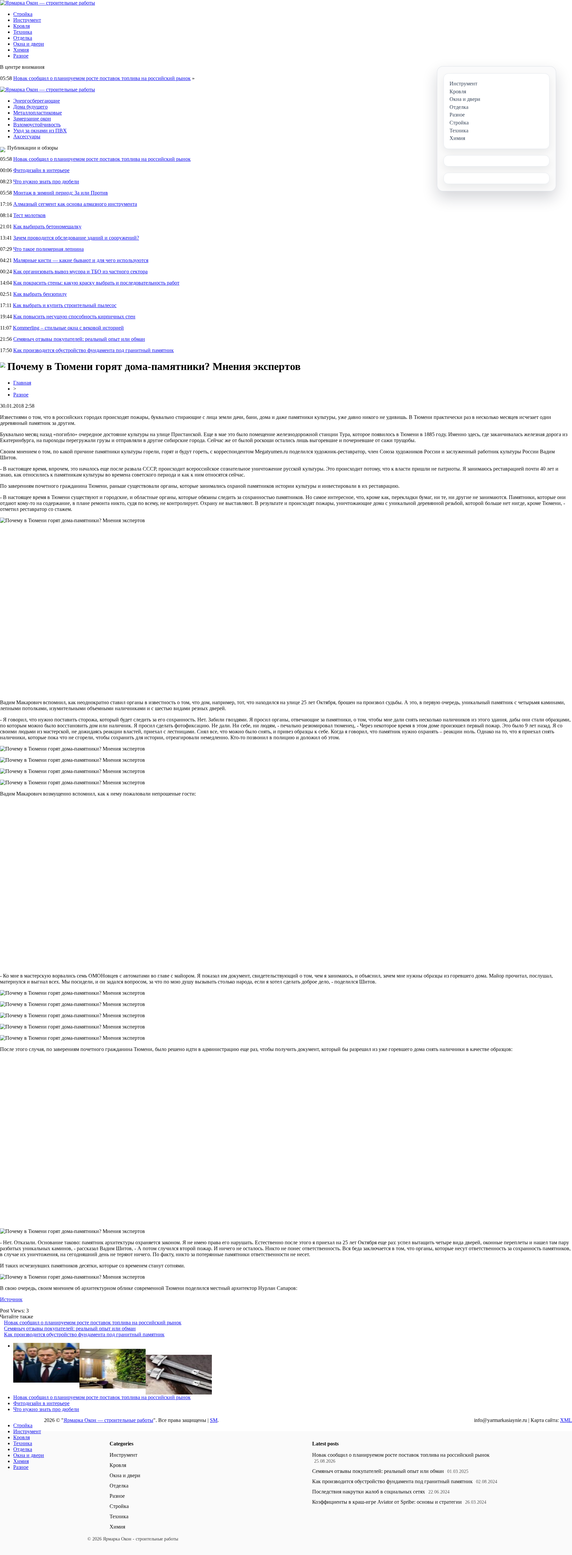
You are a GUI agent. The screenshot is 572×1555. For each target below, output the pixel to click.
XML (566, 1420)
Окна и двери (28, 44)
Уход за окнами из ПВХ (40, 130)
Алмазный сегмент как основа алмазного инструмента (75, 204)
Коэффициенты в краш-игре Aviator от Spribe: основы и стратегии (387, 1502)
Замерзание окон (32, 118)
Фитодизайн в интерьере (41, 170)
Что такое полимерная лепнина (48, 249)
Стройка (22, 14)
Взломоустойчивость (37, 124)
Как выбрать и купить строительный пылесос (65, 305)
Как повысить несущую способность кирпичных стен (74, 316)
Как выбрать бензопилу (40, 294)
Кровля (21, 26)
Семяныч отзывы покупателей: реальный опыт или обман (79, 339)
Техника (22, 32)
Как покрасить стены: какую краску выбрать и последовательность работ (96, 283)
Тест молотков (29, 215)
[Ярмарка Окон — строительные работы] (47, 3)
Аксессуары (26, 136)
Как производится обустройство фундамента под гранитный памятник (93, 350)
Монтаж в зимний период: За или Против (60, 193)
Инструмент (27, 20)
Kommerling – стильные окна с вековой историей (68, 328)
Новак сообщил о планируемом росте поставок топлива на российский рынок (102, 78)
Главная (22, 383)
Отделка (22, 38)
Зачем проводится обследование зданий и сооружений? (76, 238)
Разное (20, 56)
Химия (21, 50)
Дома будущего (30, 107)
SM (213, 1420)
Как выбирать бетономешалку (47, 226)
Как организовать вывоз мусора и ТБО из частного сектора (80, 271)
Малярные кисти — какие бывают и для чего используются (80, 260)
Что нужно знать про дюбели (46, 181)
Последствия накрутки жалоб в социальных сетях (368, 1491)
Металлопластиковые (37, 112)
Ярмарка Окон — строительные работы (108, 1420)
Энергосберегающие (36, 101)
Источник (11, 1299)
